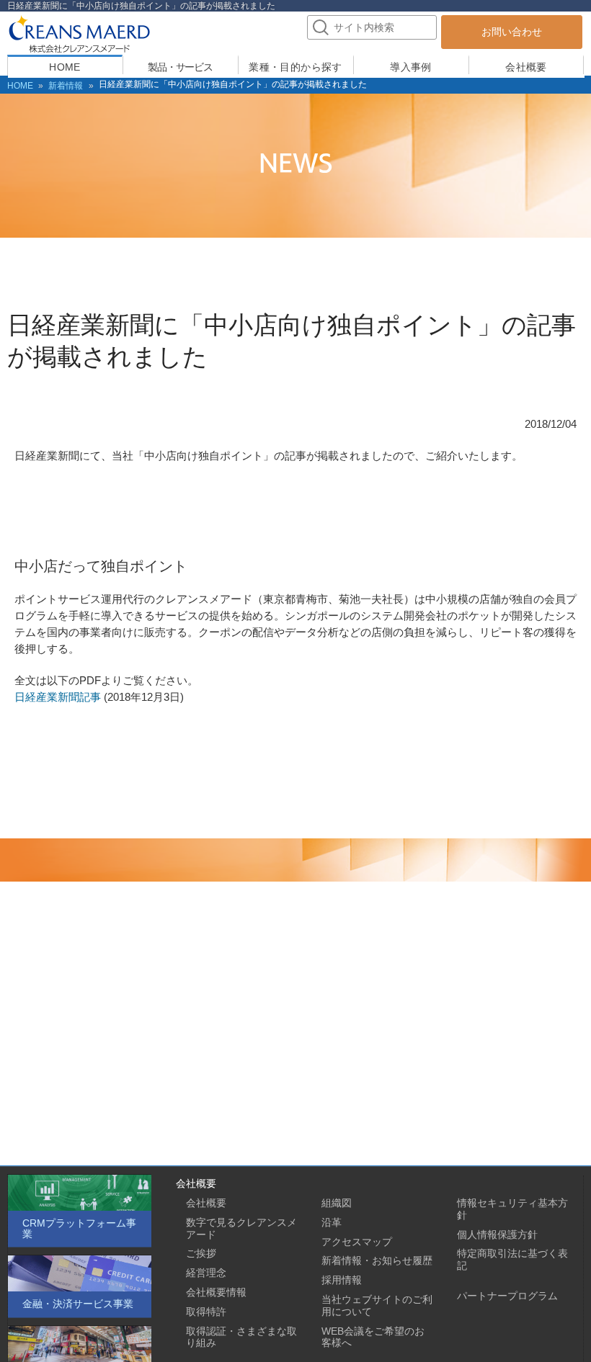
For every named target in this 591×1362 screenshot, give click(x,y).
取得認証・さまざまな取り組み (241, 1337)
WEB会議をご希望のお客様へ (373, 1337)
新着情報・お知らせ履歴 (376, 1260)
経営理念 (206, 1272)
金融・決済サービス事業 (77, 1303)
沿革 (331, 1222)
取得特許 (206, 1311)
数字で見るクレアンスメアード (241, 1228)
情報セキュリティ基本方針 (512, 1209)
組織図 (336, 1203)
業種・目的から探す (295, 67)
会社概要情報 (216, 1292)
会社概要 (526, 67)
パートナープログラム (507, 1295)
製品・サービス (180, 67)
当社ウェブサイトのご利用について (376, 1305)
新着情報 (65, 86)
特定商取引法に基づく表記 (512, 1259)
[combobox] (372, 27)
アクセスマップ (356, 1241)
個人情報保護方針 (497, 1234)
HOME (65, 67)
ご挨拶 (201, 1253)
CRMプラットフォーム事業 (79, 1228)
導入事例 (411, 67)
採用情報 (341, 1280)
